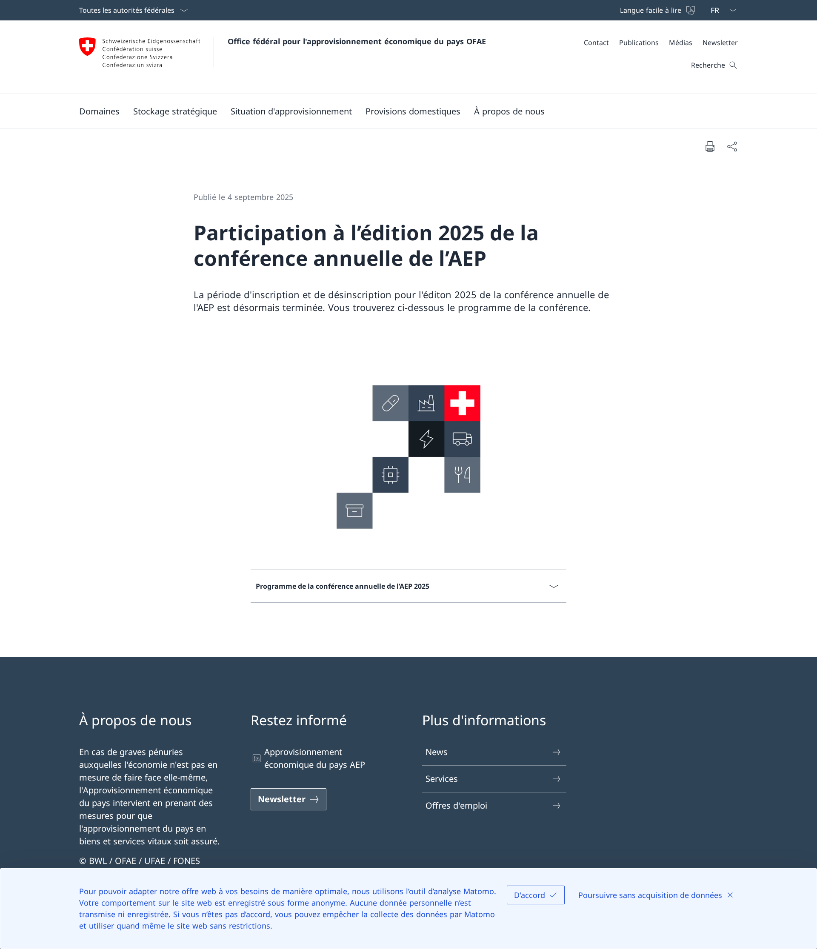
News (437, 752)
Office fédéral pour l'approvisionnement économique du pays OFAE (357, 41)
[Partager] (732, 146)
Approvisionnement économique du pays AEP (314, 758)
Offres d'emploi (456, 805)
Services (442, 778)
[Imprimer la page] (710, 146)
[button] (99, 111)
